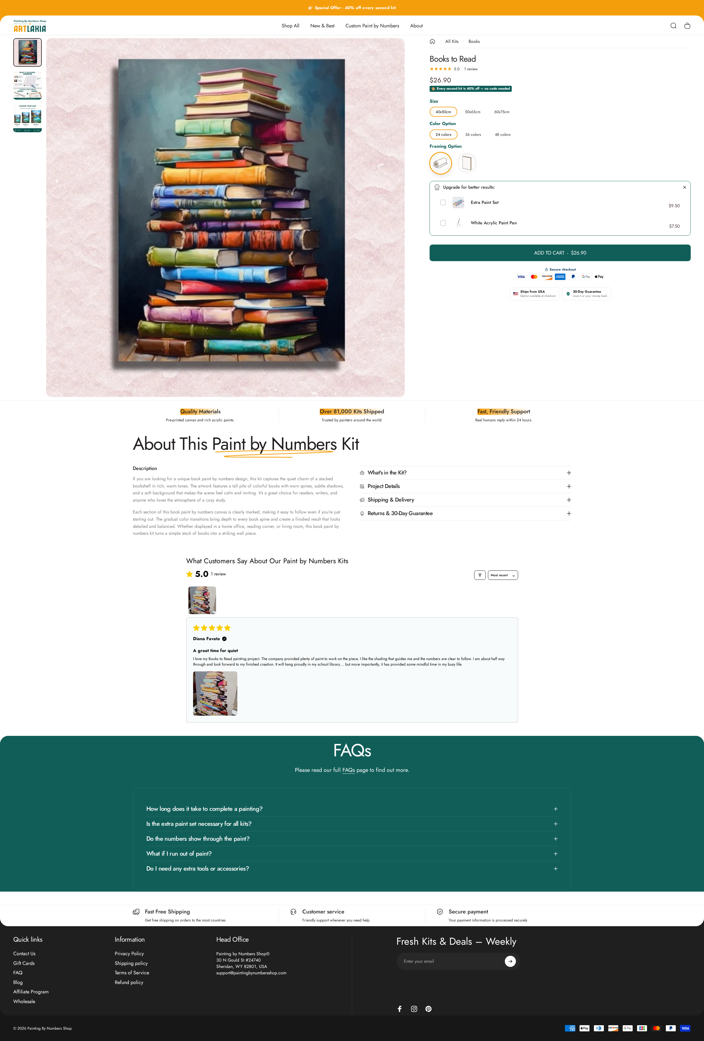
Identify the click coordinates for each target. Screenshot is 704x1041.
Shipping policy (131, 963)
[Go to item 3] (27, 118)
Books (474, 41)
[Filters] (480, 575)
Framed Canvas (467, 153)
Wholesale (24, 1001)
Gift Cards (24, 963)
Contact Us (24, 954)
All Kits (451, 41)
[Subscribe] (510, 961)
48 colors (503, 133)
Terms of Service (132, 973)
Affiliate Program (31, 992)
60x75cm (502, 111)
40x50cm (443, 111)
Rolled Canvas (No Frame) (441, 153)
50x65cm (472, 111)
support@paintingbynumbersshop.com (251, 973)
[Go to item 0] (27, 52)
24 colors (443, 133)
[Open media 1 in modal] (225, 217)
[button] (215, 693)
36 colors (473, 133)
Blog (18, 982)
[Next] (390, 230)
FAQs (348, 770)
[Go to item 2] (27, 85)
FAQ (17, 973)
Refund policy (129, 982)
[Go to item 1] (202, 600)
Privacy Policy (129, 954)
